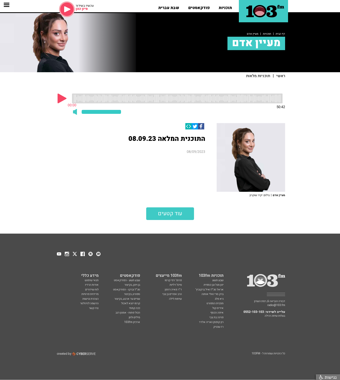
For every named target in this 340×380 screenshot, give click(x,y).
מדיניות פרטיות (90, 294)
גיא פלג (219, 298)
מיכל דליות (176, 284)
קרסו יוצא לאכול (130, 303)
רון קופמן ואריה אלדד (211, 322)
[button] (225, 6)
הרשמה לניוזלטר (89, 303)
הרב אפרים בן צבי (172, 294)
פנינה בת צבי (216, 317)
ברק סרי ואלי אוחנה (212, 294)
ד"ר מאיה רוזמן (173, 289)
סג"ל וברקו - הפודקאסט (126, 289)
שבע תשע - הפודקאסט (127, 280)
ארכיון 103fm (132, 322)
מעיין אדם (252, 34)
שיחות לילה (175, 298)
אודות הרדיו (92, 284)
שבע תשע (218, 280)
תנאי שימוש (92, 280)
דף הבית (280, 34)
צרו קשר (94, 308)
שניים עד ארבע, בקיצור (127, 298)
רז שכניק (218, 326)
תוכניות (267, 34)
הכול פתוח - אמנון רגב (127, 312)
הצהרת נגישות (90, 298)
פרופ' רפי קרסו (173, 280)
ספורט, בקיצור (132, 294)
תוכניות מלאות (258, 76)
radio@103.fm (276, 305)
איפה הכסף (217, 312)
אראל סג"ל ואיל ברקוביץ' (209, 289)
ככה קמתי (134, 308)
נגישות (330, 377)
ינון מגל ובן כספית (214, 284)
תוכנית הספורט (215, 303)
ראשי (280, 76)
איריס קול (218, 308)
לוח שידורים (92, 289)
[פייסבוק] (201, 126)
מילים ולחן (134, 317)
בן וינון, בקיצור (132, 284)
